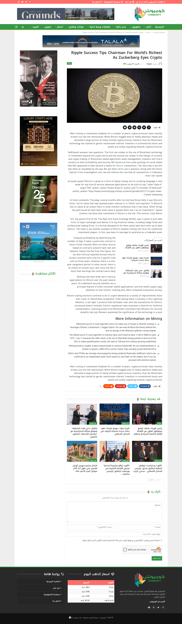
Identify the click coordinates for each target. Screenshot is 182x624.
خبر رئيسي (125, 423)
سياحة (69, 63)
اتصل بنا (96, 2)
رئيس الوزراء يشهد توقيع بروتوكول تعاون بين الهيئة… (136, 246)
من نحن (128, 2)
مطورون (136, 27)
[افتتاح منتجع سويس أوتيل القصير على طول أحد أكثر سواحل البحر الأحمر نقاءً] (82, 451)
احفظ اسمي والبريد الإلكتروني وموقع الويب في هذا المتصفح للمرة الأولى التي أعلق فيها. (121, 540)
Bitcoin (119, 166)
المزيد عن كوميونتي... (156, 601)
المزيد (35, 27)
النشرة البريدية (53, 581)
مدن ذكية (121, 27)
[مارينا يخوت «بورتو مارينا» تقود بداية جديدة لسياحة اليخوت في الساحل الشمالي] (156, 261)
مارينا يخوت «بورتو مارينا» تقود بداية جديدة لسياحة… (135, 259)
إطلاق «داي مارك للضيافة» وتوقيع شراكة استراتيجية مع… (135, 272)
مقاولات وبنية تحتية (100, 27)
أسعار (60, 27)
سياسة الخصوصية (112, 2)
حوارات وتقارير (76, 27)
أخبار (148, 27)
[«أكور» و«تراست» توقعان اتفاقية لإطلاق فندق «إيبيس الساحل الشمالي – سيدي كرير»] (147, 451)
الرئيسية (159, 27)
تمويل (48, 27)
